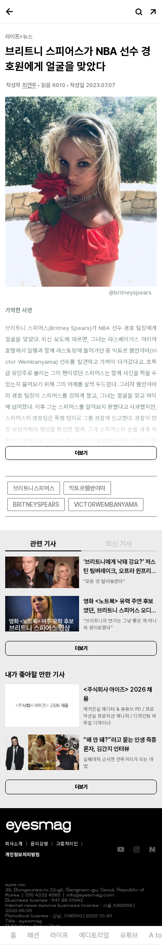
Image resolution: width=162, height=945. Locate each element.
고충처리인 (67, 844)
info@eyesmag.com (90, 895)
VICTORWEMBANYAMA (106, 504)
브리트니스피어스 (33, 488)
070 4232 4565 (42, 895)
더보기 (81, 453)
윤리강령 (39, 844)
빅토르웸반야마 (87, 488)
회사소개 (13, 844)
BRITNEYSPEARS (36, 504)
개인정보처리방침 (22, 855)
